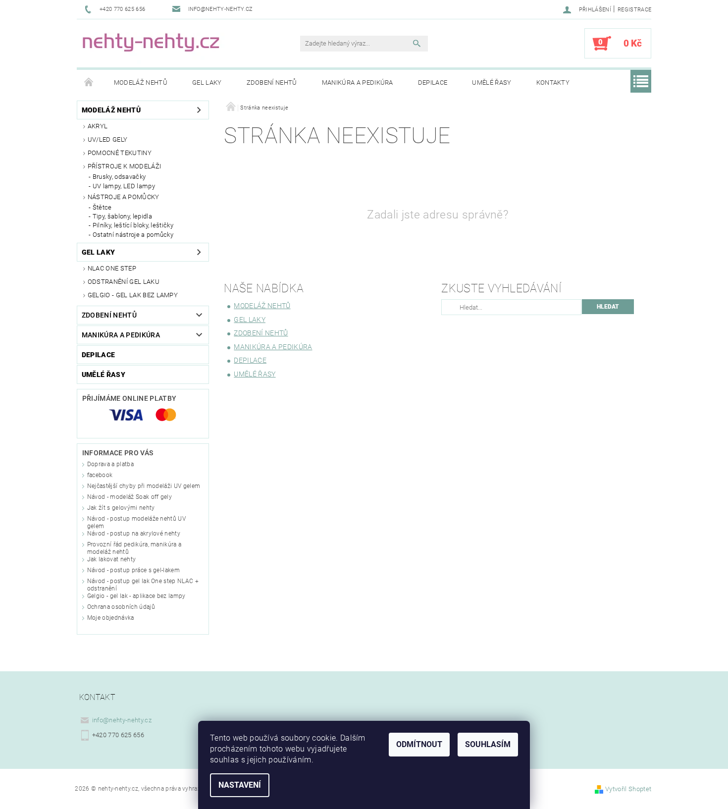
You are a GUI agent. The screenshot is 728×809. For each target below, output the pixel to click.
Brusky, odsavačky (119, 176)
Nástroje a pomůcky (123, 197)
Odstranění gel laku (123, 281)
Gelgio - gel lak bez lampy (133, 295)
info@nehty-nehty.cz (122, 720)
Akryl (98, 126)
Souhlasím (488, 744)
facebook (100, 475)
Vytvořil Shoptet (628, 789)
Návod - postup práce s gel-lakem (133, 570)
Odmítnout (419, 744)
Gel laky (207, 82)
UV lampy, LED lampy (124, 186)
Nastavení (239, 785)
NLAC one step (112, 268)
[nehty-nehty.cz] (173, 48)
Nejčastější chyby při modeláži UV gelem (143, 486)
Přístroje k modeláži (124, 166)
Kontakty (553, 82)
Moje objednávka (110, 617)
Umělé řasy (491, 82)
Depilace (433, 82)
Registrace (634, 9)
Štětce (102, 207)
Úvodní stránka (89, 83)
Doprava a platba (110, 464)
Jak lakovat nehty (111, 559)
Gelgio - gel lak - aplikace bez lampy (136, 596)
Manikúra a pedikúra (357, 82)
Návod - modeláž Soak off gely (129, 496)
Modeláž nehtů (140, 82)
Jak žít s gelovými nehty (121, 507)
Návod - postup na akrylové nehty (133, 533)
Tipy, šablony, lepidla (122, 216)
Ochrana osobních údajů (121, 606)
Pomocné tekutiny (120, 153)
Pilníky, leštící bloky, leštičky (133, 225)
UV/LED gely (108, 139)
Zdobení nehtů (272, 82)
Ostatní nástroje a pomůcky (133, 234)
